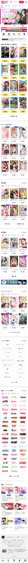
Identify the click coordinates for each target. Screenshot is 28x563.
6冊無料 (22, 61)
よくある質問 (13, 540)
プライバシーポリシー (18, 542)
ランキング (14, 35)
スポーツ (20, 369)
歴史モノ (7, 373)
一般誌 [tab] (22, 235)
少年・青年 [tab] (7, 185)
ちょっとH (7, 352)
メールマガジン (23, 537)
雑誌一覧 (14, 276)
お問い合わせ (20, 540)
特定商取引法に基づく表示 (14, 546)
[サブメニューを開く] (26, 2)
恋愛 (7, 344)
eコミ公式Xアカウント (8, 537)
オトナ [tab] (18, 185)
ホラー (20, 377)
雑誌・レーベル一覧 (14, 476)
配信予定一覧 (20, 223)
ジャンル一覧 (14, 382)
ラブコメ (20, 356)
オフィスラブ (20, 373)
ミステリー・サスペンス (7, 361)
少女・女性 (14, 5)
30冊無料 (5, 94)
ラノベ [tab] (22, 185)
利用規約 (9, 542)
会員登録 (21, 2)
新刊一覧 (3, 35)
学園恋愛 (20, 365)
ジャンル (24, 35)
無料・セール (25, 561)
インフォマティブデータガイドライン (12, 544)
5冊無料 (14, 77)
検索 (8, 561)
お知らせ (4, 542)
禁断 (7, 369)
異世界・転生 (7, 377)
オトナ (20, 5)
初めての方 (20, 561)
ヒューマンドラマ (20, 344)
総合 (2, 5)
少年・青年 (7, 5)
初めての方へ (6, 540)
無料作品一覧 (14, 116)
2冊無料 (5, 61)
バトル (7, 356)
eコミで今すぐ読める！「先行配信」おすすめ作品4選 (16, 39)
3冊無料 (22, 77)
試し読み (5, 141)
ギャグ (20, 352)
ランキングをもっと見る (14, 332)
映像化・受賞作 (20, 360)
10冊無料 (14, 61)
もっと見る (23, 44)
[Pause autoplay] (22, 25)
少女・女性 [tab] (13, 185)
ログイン (15, 2)
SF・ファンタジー (7, 348)
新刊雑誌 (8, 35)
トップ (3, 561)
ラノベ (25, 5)
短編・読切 (20, 348)
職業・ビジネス (7, 365)
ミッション (19, 35)
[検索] (11, 2)
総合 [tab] (3, 185)
